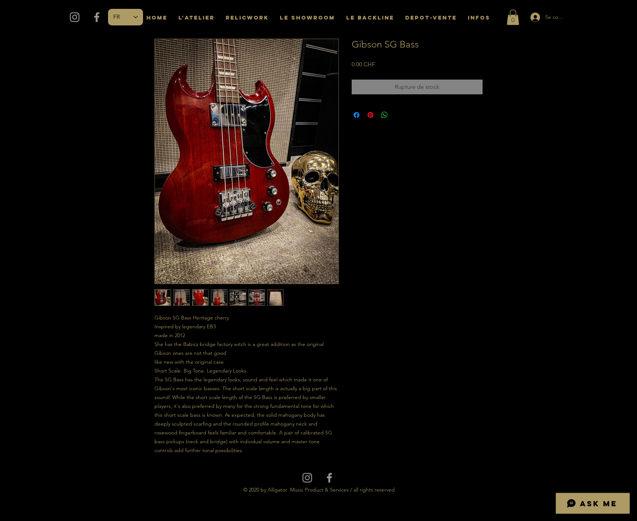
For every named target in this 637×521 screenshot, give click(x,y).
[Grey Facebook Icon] (96, 17)
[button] (513, 17)
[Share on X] (398, 115)
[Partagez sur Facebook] (356, 115)
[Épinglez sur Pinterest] (370, 115)
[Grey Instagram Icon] (74, 17)
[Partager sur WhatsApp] (384, 115)
